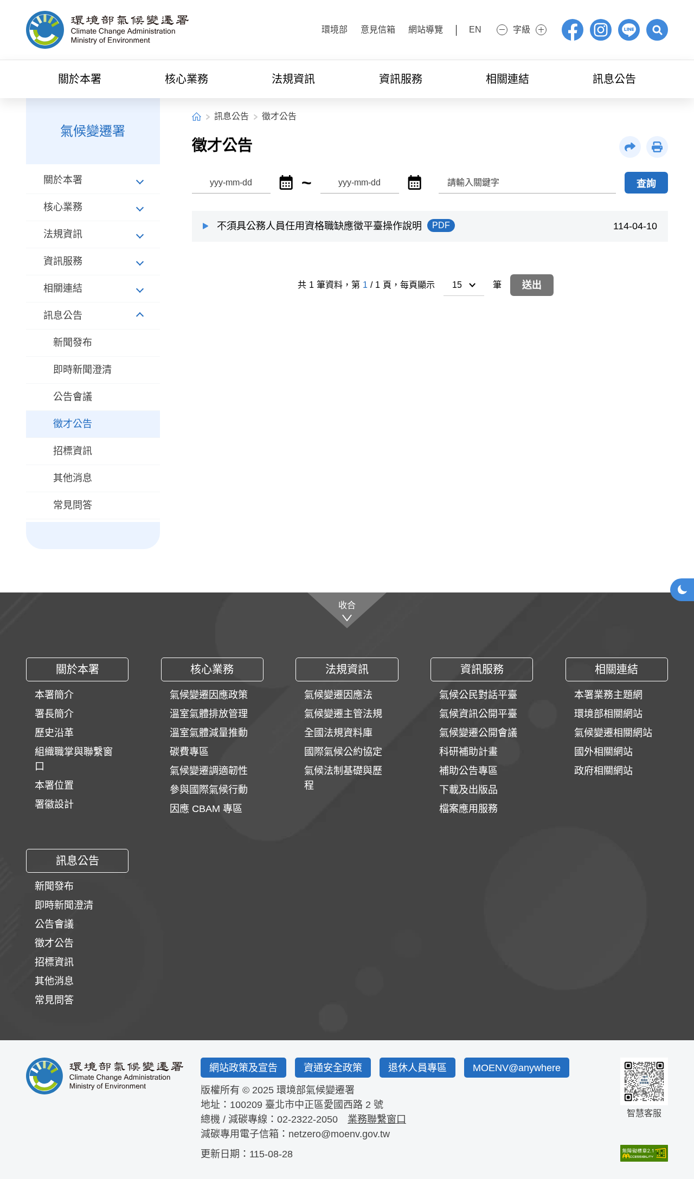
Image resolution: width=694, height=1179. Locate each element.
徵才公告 (279, 116)
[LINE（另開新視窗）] (629, 30)
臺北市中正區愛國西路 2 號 (324, 1104)
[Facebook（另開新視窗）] (572, 30)
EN (475, 29)
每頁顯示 (417, 284)
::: (304, 28)
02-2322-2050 (307, 1119)
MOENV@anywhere (517, 1067)
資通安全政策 (333, 1067)
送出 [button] (532, 285)
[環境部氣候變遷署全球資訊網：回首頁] (107, 30)
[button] (657, 30)
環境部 (335, 29)
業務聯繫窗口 (377, 1119)
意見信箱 (378, 29)
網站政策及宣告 (243, 1067)
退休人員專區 (417, 1067)
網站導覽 (425, 29)
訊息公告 (231, 116)
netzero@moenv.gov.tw (339, 1134)
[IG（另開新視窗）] (601, 30)
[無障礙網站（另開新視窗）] (644, 1153)
